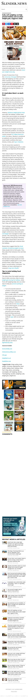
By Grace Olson (16, 548)
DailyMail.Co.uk (6, 358)
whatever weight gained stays (16, 112)
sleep (17, 304)
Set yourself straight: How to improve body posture (15, 590)
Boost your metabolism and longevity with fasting (14, 679)
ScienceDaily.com (7, 349)
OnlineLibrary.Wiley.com (9, 352)
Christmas (9, 366)
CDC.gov (4, 355)
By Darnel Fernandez (17, 579)
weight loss (12, 375)
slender (20, 372)
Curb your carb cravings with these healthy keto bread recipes (16, 654)
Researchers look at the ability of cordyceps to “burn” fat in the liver (16, 642)
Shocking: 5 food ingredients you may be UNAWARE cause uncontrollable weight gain (16, 552)
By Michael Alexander (17, 586)
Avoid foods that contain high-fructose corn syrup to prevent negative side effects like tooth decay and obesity (15, 544)
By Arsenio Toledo (16, 650)
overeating (16, 370)
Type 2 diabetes (18, 142)
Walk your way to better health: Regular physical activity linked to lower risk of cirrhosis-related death (17, 635)
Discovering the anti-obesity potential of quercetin (15, 648)
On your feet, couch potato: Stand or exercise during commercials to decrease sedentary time (17, 560)
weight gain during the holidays (11, 280)
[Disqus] (14, 455)
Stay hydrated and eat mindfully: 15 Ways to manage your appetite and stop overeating (16, 604)
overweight (5, 234)
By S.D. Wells (15, 555)
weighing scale (20, 374)
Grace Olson (11, 21)
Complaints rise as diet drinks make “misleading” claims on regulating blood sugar (16, 583)
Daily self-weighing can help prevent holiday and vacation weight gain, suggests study (17, 612)
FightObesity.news (7, 342)
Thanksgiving (6, 374)
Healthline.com (6, 361)
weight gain (5, 375)
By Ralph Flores (16, 644)
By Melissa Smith (16, 675)
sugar (12, 317)
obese (10, 370)
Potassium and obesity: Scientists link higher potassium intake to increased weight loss (16, 619)
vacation (12, 374)
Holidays (17, 368)
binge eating (15, 364)
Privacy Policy (14, 691)
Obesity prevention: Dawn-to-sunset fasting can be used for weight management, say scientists (17, 567)
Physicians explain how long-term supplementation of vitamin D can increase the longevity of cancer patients (16, 627)
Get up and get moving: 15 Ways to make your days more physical (16, 666)
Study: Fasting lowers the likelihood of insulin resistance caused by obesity (16, 597)
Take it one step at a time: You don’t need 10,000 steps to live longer (16, 660)
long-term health (14, 268)
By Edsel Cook (16, 570)
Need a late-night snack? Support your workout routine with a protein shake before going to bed (16, 673)
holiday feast (10, 368)
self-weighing (13, 372)
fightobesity (16, 366)
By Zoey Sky (15, 563)
